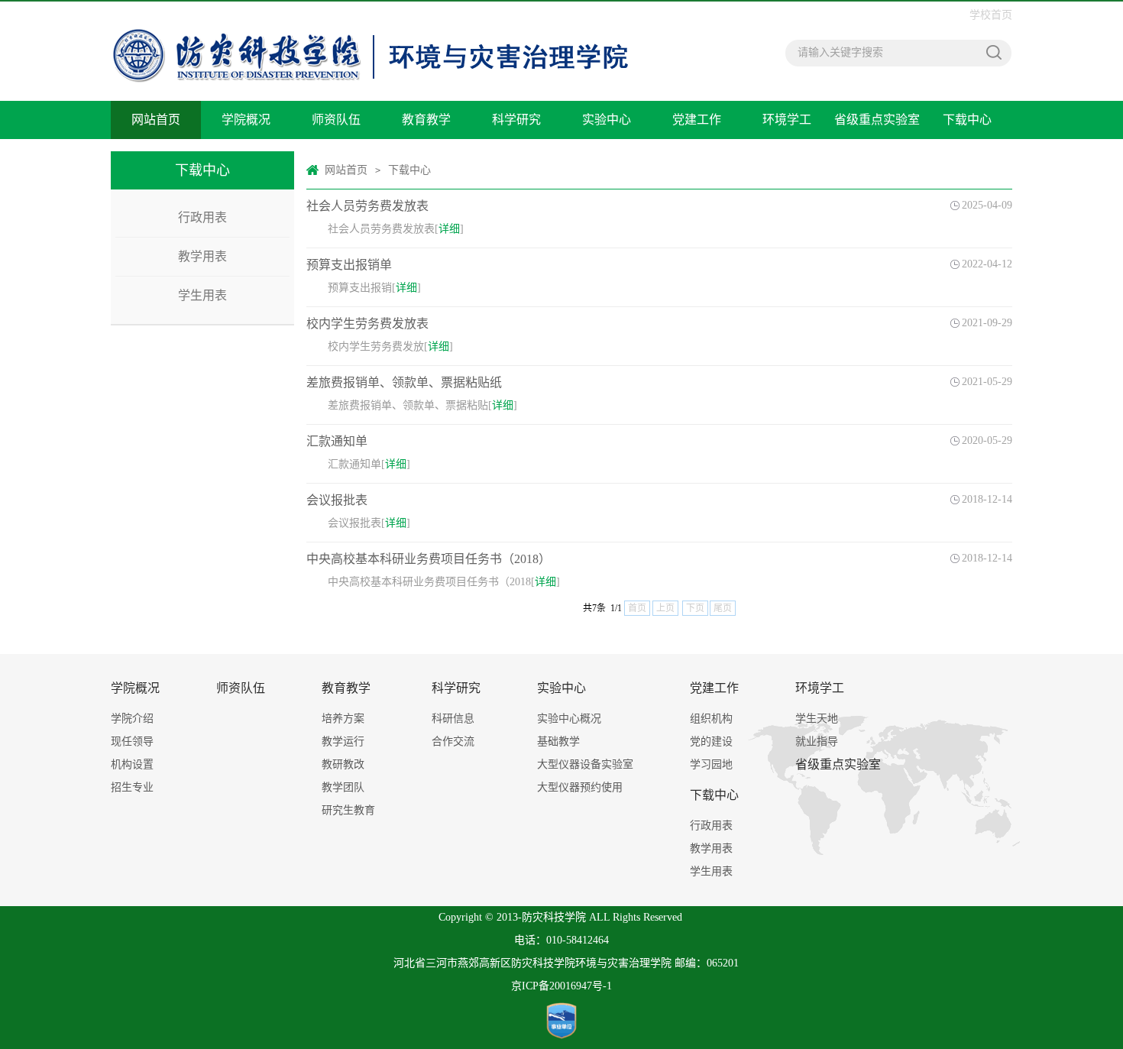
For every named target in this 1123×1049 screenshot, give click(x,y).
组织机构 (711, 718)
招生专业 (132, 787)
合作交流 (453, 741)
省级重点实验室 (877, 119)
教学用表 (202, 256)
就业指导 (816, 741)
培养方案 (343, 718)
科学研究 (516, 119)
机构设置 (132, 764)
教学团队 (343, 787)
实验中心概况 (569, 718)
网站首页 (155, 119)
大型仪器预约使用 (580, 787)
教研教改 (343, 764)
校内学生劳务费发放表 (367, 323)
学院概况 (246, 119)
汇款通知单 (336, 441)
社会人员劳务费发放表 (367, 205)
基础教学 (558, 741)
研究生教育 (348, 810)
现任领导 (132, 741)
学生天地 (816, 718)
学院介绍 (132, 718)
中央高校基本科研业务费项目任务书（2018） (428, 558)
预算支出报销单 (349, 264)
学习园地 (711, 764)
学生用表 (202, 295)
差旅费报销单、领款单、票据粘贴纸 (404, 382)
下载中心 (967, 119)
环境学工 (786, 119)
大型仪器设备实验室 (585, 764)
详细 (449, 229)
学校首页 (990, 15)
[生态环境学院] (370, 9)
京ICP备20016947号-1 (561, 986)
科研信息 (453, 718)
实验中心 (606, 119)
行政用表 (202, 217)
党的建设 (711, 741)
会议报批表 (336, 500)
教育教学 (426, 119)
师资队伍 (336, 119)
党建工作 (696, 119)
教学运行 (343, 741)
